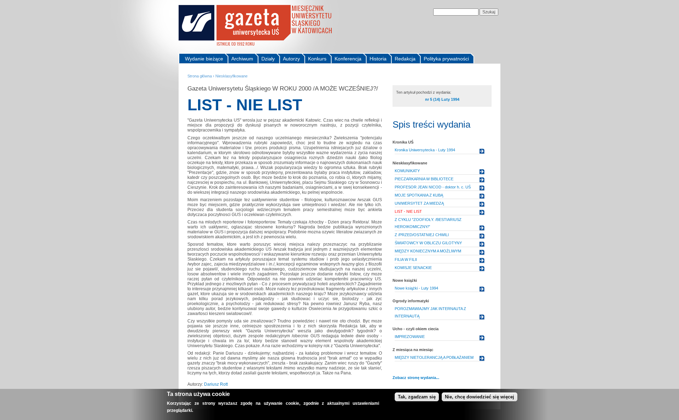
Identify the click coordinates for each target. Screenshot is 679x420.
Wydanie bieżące (204, 59)
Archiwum (242, 59)
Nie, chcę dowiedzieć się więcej (479, 396)
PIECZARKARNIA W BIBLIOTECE (424, 179)
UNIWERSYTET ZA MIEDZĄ (419, 203)
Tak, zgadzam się (417, 396)
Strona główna (199, 76)
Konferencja (348, 59)
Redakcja (405, 59)
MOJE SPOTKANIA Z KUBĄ (419, 195)
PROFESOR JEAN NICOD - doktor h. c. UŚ (433, 187)
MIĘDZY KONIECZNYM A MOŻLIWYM (428, 251)
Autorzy (291, 59)
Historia (378, 59)
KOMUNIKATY (407, 171)
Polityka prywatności (446, 59)
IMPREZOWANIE (410, 336)
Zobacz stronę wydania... (416, 377)
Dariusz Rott (216, 384)
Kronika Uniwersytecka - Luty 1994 (425, 150)
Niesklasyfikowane (231, 76)
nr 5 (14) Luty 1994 (442, 99)
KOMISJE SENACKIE (413, 268)
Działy (268, 59)
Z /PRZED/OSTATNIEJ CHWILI (422, 235)
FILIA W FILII (406, 259)
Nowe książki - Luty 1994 (416, 288)
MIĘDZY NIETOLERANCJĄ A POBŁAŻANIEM (434, 357)
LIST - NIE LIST (408, 211)
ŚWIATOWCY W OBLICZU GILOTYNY (428, 243)
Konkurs (317, 59)
